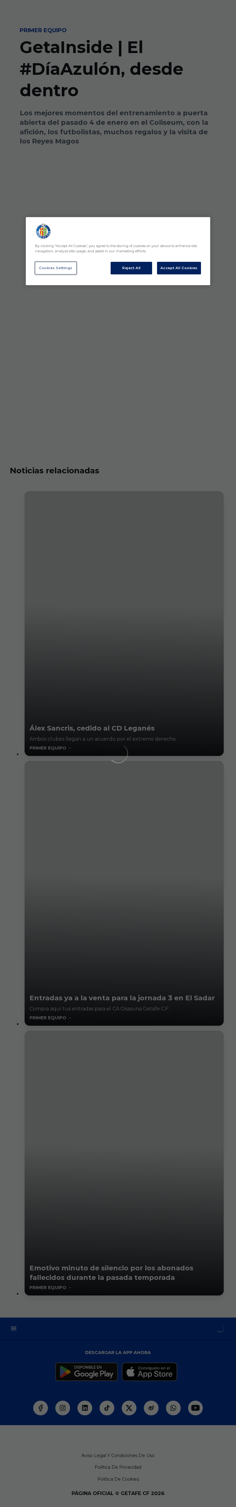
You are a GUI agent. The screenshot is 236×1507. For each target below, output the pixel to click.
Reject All (131, 268)
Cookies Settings (56, 268)
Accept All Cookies (179, 268)
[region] (118, 251)
